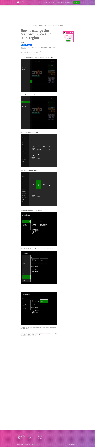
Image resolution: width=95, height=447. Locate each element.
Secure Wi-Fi (20, 434)
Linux (29, 438)
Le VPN (46, 2)
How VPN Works (52, 2)
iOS (28, 436)
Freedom (40, 435)
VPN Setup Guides (60, 2)
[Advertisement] (47, 14)
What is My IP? (20, 440)
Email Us (61, 435)
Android (29, 437)
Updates (40, 438)
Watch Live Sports (69, 2)
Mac (29, 435)
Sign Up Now (76, 2)
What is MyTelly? (21, 439)
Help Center (61, 434)
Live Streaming (41, 434)
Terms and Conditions (72, 444)
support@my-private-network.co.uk (46, 333)
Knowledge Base (34, 25)
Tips (39, 437)
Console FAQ (41, 25)
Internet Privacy (21, 435)
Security (40, 436)
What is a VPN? (20, 438)
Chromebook (30, 440)
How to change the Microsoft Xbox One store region (53, 25)
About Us (50, 434)
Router (29, 439)
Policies (77, 444)
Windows (30, 434)
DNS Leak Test (20, 442)
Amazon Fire (30, 442)
